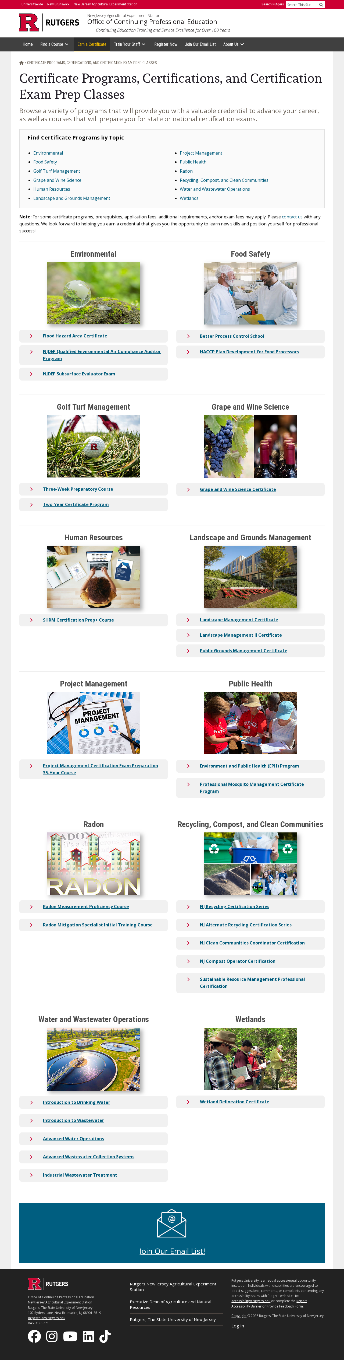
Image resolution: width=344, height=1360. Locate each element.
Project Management (201, 153)
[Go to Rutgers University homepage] (49, 22)
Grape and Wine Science (57, 180)
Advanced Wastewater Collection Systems (88, 1157)
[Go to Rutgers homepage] (48, 1288)
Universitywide (32, 4)
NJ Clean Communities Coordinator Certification (252, 943)
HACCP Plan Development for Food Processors (249, 352)
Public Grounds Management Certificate (243, 651)
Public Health (193, 162)
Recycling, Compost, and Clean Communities (224, 180)
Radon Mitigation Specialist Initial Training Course (98, 925)
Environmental (48, 153)
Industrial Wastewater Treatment (80, 1175)
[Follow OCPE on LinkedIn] (89, 1336)
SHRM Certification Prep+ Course (78, 620)
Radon (186, 171)
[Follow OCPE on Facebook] (35, 1336)
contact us (292, 217)
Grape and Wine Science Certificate (238, 489)
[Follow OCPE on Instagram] (52, 1336)
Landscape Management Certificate (239, 620)
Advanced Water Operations (73, 1139)
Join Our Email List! (172, 1251)
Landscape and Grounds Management (71, 198)
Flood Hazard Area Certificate (75, 336)
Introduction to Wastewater (73, 1120)
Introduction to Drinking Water (76, 1102)
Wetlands (189, 198)
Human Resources (51, 189)
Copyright (238, 1315)
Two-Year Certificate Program (76, 504)
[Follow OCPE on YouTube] (70, 1336)
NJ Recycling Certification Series (234, 906)
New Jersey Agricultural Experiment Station (123, 15)
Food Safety (45, 162)
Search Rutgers (272, 4)
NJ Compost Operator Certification (237, 961)
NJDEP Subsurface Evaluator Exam (79, 374)
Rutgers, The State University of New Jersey (173, 1319)
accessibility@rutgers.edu (250, 1301)
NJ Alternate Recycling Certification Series (246, 925)
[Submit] (321, 4)
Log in (237, 1326)
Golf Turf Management (56, 171)
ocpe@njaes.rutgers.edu (46, 1318)
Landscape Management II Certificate (241, 635)
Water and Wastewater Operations (215, 189)
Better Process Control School (232, 336)
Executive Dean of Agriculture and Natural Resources (170, 1304)
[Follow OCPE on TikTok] (105, 1336)
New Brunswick (58, 4)
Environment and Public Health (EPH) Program (249, 766)
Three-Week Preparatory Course (78, 489)
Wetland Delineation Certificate (234, 1102)
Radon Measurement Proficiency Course (86, 906)
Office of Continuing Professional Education (152, 21)
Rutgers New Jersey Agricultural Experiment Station (173, 1286)
